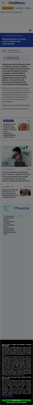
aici (15, 367)
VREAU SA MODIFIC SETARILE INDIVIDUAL (16, 402)
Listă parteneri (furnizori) (8, 396)
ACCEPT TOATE (16, 400)
